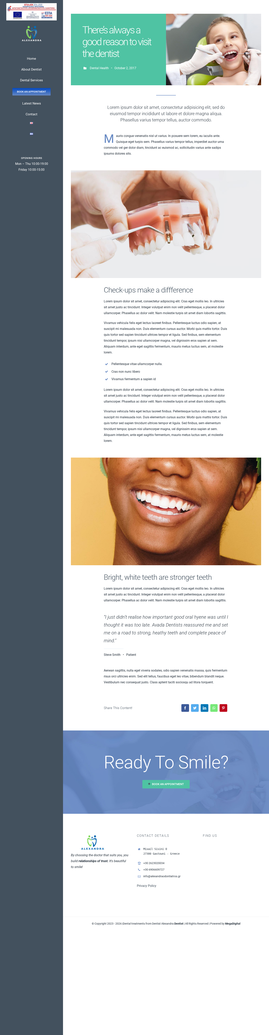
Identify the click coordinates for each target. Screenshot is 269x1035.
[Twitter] (195, 708)
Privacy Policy (146, 886)
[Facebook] (185, 708)
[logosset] (31, 4)
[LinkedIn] (204, 708)
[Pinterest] (223, 708)
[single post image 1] (166, 172)
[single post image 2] (166, 459)
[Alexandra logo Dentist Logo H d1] (31, 27)
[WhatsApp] (214, 708)
